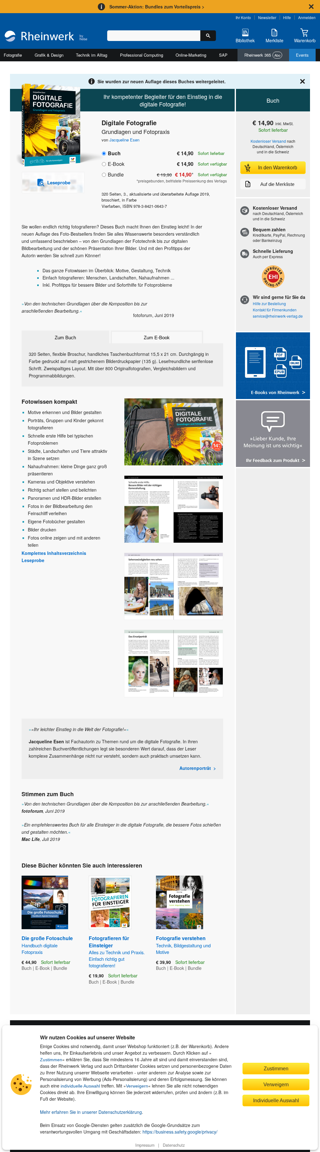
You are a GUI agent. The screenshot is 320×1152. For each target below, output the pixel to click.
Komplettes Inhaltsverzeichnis (54, 553)
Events (302, 55)
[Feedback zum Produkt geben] (273, 434)
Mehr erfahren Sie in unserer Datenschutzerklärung (91, 1112)
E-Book (116, 163)
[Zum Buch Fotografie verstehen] (179, 902)
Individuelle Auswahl (276, 1100)
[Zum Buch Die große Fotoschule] (45, 902)
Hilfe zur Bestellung (269, 303)
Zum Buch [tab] (65, 337)
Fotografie (13, 55)
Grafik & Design (49, 55)
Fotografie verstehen (183, 944)
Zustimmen (51, 1059)
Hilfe (287, 17)
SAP (223, 55)
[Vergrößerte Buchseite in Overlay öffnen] (173, 432)
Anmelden (307, 17)
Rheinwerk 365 (262, 55)
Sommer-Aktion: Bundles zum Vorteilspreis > (156, 6)
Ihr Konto (243, 17)
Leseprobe (33, 560)
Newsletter (267, 17)
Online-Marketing (191, 55)
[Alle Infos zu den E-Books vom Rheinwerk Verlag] (273, 366)
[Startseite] (46, 36)
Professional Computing (141, 55)
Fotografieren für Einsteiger (117, 951)
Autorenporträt (195, 768)
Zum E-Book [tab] (157, 337)
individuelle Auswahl (80, 1085)
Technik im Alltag (91, 55)
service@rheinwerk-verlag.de (278, 316)
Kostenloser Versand (268, 141)
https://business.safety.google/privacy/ (180, 1132)
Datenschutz (174, 1145)
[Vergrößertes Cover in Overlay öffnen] (49, 125)
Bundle (116, 174)
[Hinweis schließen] (311, 6)
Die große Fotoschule (47, 944)
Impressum (144, 1145)
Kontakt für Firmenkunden (275, 309)
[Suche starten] (208, 35)
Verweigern (137, 1085)
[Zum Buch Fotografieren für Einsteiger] (110, 902)
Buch (114, 153)
